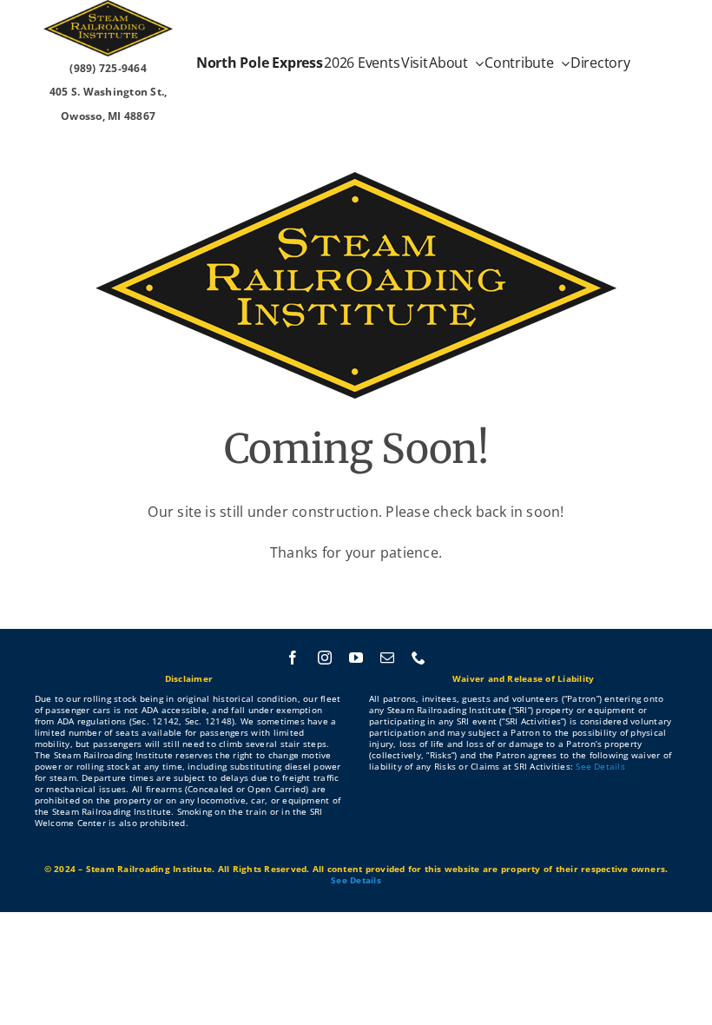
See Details (600, 766)
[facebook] (293, 658)
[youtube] (356, 658)
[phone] (418, 658)
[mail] (387, 658)
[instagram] (325, 658)
